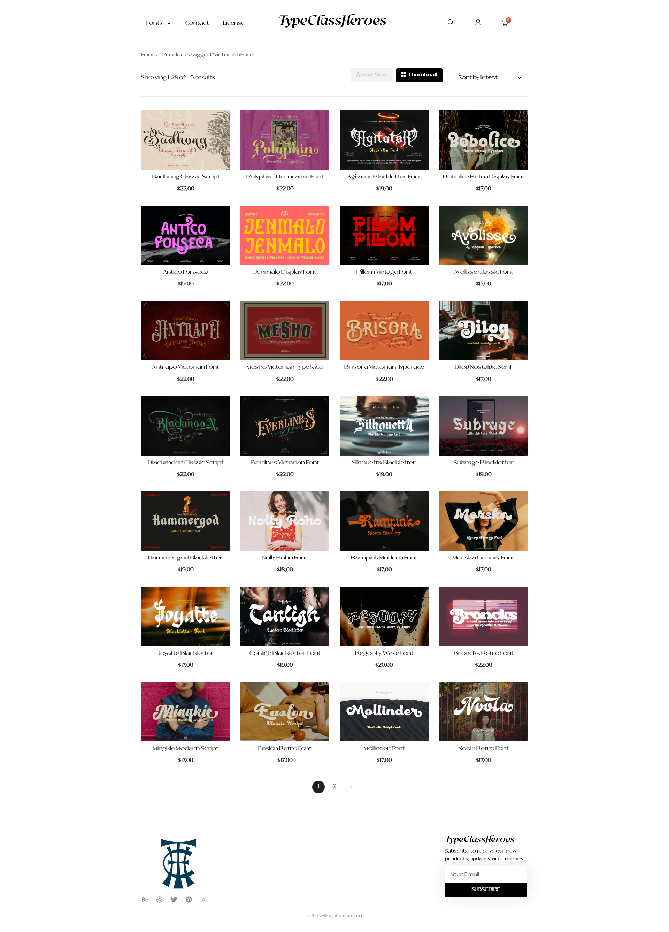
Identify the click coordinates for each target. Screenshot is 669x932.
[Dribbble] (159, 899)
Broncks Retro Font (484, 653)
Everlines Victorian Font (285, 463)
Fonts (154, 23)
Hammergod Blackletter (185, 558)
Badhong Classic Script (186, 177)
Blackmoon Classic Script (186, 463)
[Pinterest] (189, 899)
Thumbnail (421, 75)
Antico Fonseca (185, 272)
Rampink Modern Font (384, 558)
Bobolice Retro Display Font (483, 177)
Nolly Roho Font (284, 558)
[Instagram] (203, 899)
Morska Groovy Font (483, 558)
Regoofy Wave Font (384, 653)
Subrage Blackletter (483, 463)
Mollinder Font (384, 748)
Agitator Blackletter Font (384, 177)
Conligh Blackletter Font (285, 653)
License (234, 23)
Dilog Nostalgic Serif (483, 367)
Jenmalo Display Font (284, 272)
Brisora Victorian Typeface (384, 367)
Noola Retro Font (484, 748)
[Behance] (145, 899)
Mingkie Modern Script (185, 748)
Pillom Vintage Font (384, 272)
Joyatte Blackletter (185, 653)
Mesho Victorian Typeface (285, 367)
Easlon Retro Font (285, 748)
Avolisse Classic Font (483, 272)
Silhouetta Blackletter (384, 463)
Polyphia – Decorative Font (285, 177)
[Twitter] (174, 899)
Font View (373, 75)
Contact (197, 23)
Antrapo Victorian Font (185, 367)
